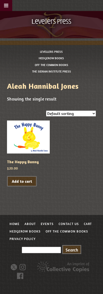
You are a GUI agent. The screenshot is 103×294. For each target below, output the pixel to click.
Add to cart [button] (22, 181)
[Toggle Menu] (6, 5)
